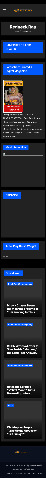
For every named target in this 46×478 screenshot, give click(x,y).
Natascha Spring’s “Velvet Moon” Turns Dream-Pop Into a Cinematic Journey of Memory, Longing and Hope (21, 395)
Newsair (15, 469)
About (40, 473)
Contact (10, 473)
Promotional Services (25, 473)
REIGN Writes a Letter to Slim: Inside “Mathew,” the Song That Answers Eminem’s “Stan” (22, 351)
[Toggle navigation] (5, 10)
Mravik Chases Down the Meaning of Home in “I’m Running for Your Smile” (22, 310)
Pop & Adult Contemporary (20, 284)
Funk (10, 406)
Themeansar (28, 469)
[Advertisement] (20, 220)
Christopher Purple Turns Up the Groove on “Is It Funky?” (22, 431)
